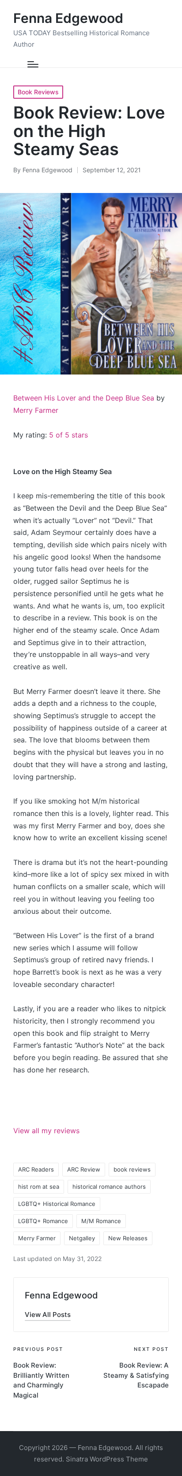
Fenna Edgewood (68, 18)
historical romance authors (109, 1186)
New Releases (128, 1238)
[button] (48, 1314)
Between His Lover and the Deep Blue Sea (83, 397)
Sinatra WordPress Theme (107, 1459)
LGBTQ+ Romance (43, 1220)
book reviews (132, 1169)
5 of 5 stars (68, 434)
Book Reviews (38, 92)
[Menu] (32, 64)
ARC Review (83, 1169)
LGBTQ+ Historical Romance (56, 1203)
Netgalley (82, 1238)
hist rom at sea (38, 1186)
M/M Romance (101, 1220)
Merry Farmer (35, 410)
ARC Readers (36, 1169)
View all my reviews (46, 1130)
